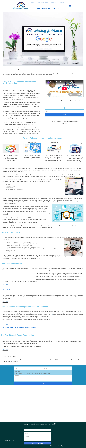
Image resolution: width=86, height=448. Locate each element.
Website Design (26, 373)
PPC (20, 373)
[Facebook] (70, 6)
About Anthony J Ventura (43, 8)
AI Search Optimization (42, 2)
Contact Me (56, 8)
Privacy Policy (37, 446)
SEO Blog (62, 2)
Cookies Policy (59, 446)
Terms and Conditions (48, 446)
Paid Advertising (54, 142)
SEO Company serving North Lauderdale (65, 359)
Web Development (32, 142)
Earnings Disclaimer (70, 446)
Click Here (64, 123)
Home (32, 2)
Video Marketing (46, 373)
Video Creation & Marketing (75, 143)
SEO (16, 373)
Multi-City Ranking (36, 373)
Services (53, 2)
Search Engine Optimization (10, 143)
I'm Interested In (17, 371)
